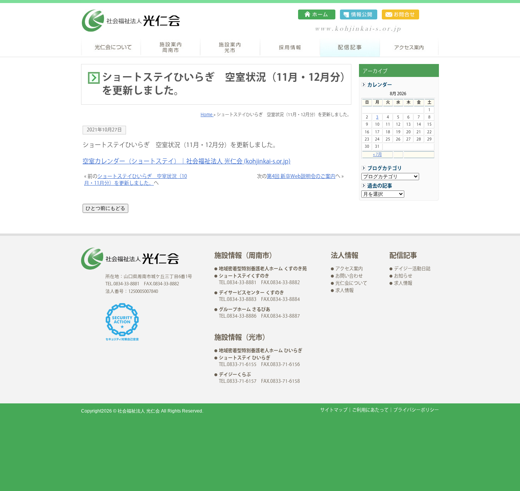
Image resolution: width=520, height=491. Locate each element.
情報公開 (358, 14)
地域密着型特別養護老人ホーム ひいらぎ (260, 351)
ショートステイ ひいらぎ (244, 358)
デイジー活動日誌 (412, 269)
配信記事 (350, 47)
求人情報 (344, 291)
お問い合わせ (400, 14)
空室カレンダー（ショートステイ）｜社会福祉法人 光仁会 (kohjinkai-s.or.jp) (186, 161)
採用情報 (290, 47)
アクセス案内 (409, 47)
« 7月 (377, 154)
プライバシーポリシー (416, 410)
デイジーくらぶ (235, 375)
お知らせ (403, 276)
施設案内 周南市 (171, 47)
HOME (316, 14)
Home (207, 115)
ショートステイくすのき (244, 276)
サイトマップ (334, 410)
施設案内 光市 (230, 47)
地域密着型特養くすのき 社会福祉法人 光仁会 (131, 20)
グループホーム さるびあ (244, 310)
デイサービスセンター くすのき (251, 293)
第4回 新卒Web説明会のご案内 (301, 176)
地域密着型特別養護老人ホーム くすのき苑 (263, 269)
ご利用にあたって (370, 410)
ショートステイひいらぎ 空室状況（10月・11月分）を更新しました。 (135, 180)
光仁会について (111, 47)
